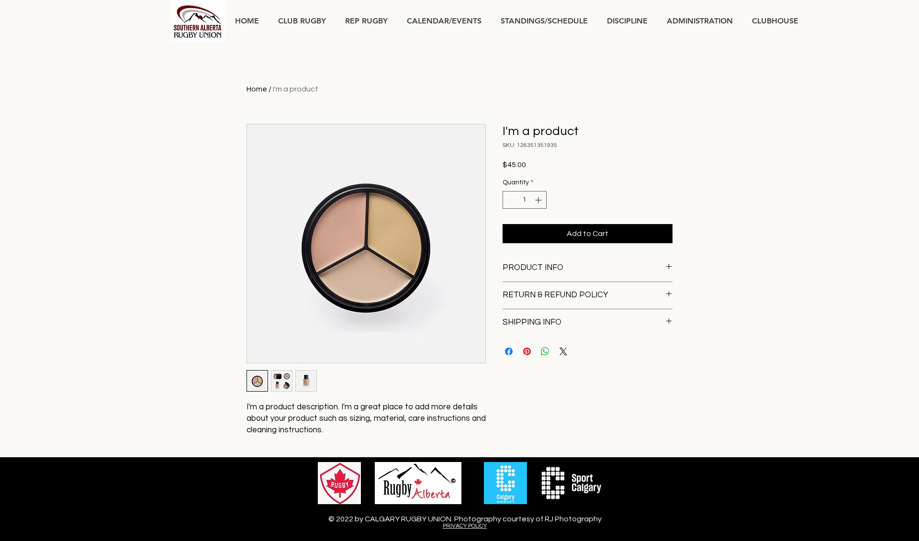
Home (257, 89)
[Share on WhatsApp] (545, 351)
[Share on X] (563, 351)
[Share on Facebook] (509, 351)
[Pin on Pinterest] (527, 351)
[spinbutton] (524, 200)
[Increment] (539, 200)
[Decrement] (510, 200)
